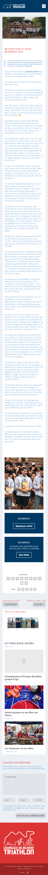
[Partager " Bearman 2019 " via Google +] (17, 578)
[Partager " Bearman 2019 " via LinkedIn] (30, 578)
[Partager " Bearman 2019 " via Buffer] (35, 578)
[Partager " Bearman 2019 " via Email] (22, 583)
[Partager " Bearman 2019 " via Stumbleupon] (39, 578)
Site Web (24, 554)
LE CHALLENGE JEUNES (19, 643)
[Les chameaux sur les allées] (24, 733)
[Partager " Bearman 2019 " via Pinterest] (26, 578)
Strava (22, 872)
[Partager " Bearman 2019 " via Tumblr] (22, 578)
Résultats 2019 (24, 526)
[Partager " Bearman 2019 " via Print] (26, 583)
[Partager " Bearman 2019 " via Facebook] (8, 578)
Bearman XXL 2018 (25, 66)
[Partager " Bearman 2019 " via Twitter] (13, 578)
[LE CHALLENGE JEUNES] (24, 628)
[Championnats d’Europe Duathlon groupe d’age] (24, 661)
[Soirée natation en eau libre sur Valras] (24, 697)
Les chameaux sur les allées (19, 748)
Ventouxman (32, 71)
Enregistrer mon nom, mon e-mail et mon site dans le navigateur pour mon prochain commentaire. (23, 807)
